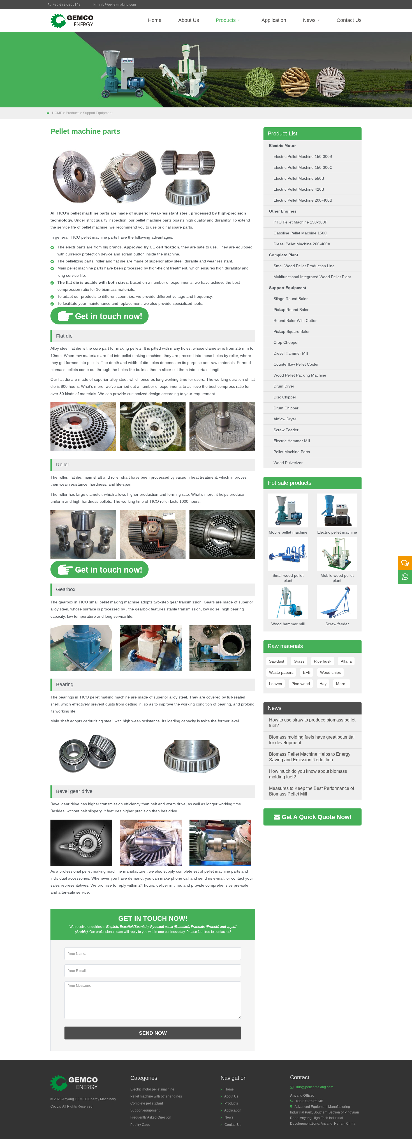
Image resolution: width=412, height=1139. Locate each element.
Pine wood (300, 683)
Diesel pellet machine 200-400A (302, 244)
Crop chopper (286, 342)
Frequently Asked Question (150, 1117)
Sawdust (276, 661)
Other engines (283, 211)
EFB (307, 672)
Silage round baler (291, 298)
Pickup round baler (291, 309)
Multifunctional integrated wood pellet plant (312, 277)
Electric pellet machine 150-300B (303, 156)
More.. (342, 683)
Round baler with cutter (295, 320)
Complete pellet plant (146, 1103)
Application (273, 20)
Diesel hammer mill (291, 353)
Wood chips (330, 672)
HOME (57, 113)
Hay (323, 683)
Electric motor (282, 145)
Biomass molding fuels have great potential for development (312, 740)
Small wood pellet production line (304, 266)
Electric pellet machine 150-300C (303, 167)
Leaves (275, 683)
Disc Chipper (285, 397)
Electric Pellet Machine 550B (299, 178)
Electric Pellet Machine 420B (299, 189)
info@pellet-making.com (117, 4)
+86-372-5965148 (66, 4)
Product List (282, 133)
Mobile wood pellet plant (337, 578)
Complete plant (283, 255)
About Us (188, 20)
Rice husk (322, 661)
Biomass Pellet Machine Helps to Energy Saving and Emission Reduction (309, 757)
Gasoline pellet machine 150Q (300, 233)
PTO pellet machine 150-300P (300, 222)
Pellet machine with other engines (156, 1096)
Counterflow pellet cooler (296, 364)
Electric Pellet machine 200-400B (303, 200)
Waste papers (281, 672)
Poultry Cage (140, 1125)
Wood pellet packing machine (300, 375)
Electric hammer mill (292, 441)
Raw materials (285, 646)
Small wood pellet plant (288, 578)
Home (154, 20)
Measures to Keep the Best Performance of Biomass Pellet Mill (311, 791)
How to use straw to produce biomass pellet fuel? (312, 723)
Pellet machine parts (292, 451)
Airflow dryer (285, 419)
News (310, 20)
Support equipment (97, 113)
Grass (299, 661)
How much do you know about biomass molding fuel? (308, 774)
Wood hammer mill (288, 624)
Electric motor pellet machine (152, 1089)
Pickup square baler (292, 331)
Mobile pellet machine (288, 532)
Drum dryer (284, 386)
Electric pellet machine (337, 532)
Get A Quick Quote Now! (315, 816)
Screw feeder (286, 430)
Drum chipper (286, 408)
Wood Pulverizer (288, 462)
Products (226, 20)
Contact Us (349, 20)
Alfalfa (346, 661)
